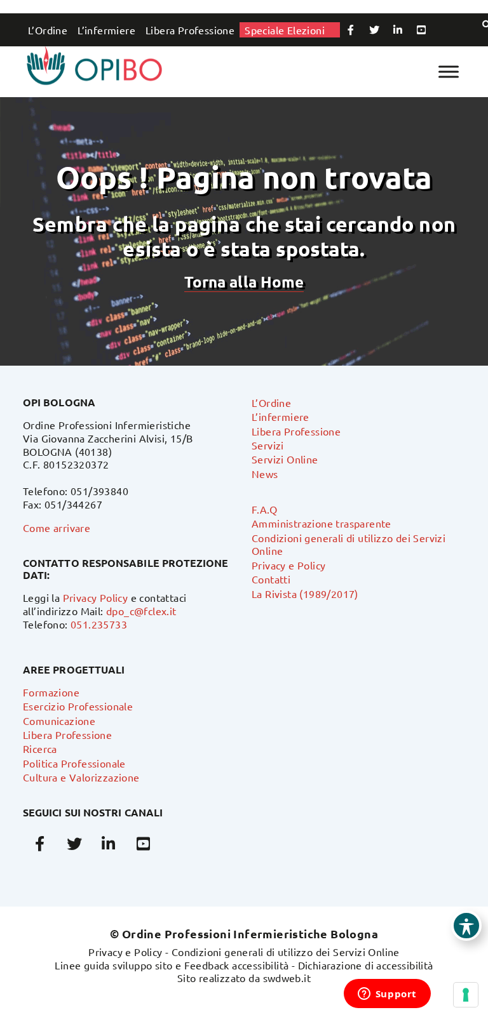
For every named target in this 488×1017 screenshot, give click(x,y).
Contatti (271, 579)
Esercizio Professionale (78, 706)
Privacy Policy (95, 597)
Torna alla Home (244, 281)
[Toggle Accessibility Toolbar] (466, 925)
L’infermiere (106, 29)
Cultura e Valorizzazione (81, 777)
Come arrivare (56, 527)
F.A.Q (264, 509)
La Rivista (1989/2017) (305, 593)
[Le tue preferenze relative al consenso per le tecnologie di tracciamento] (466, 995)
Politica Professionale (74, 763)
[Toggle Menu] (448, 71)
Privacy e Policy (288, 565)
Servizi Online (285, 459)
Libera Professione (190, 29)
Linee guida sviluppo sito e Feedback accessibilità (171, 965)
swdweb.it (287, 977)
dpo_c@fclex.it (141, 610)
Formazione (51, 692)
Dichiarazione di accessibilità (365, 965)
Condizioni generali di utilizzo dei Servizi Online (286, 951)
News (265, 473)
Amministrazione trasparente (321, 523)
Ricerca (40, 748)
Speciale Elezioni (285, 29)
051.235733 (99, 624)
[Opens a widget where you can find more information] (387, 995)
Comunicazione (59, 720)
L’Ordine (47, 29)
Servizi (268, 445)
